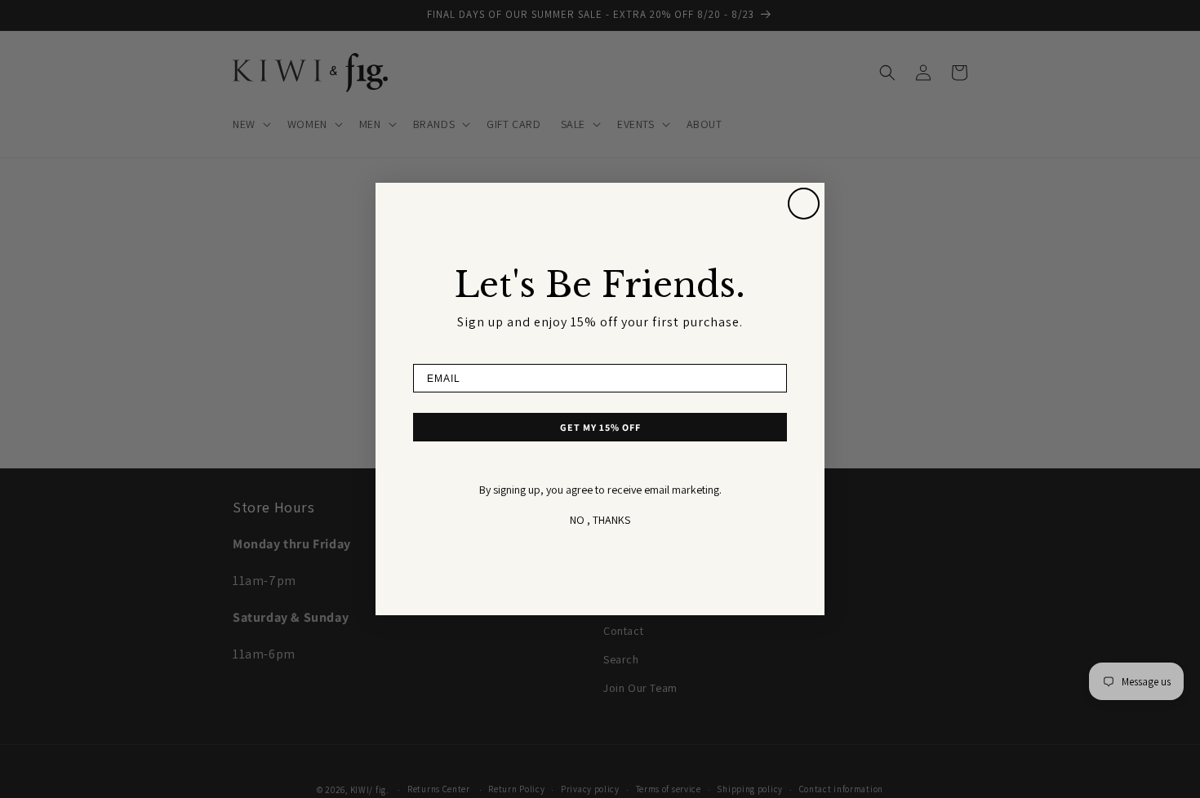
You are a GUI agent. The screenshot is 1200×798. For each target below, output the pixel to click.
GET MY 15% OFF (600, 427)
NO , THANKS (600, 519)
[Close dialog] (803, 203)
